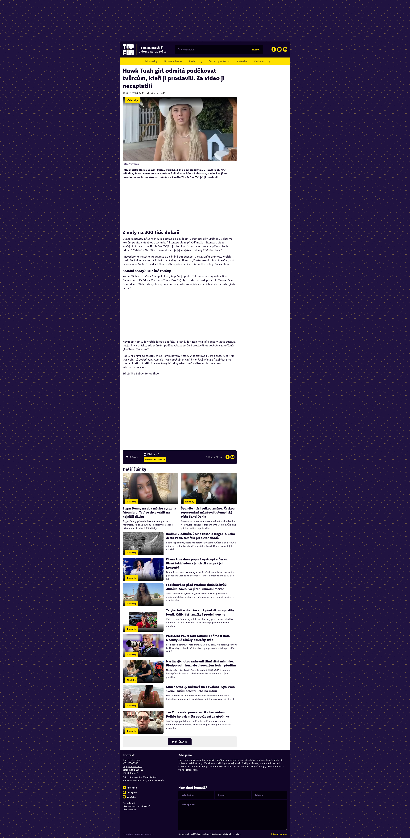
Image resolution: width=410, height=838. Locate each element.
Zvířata (242, 61)
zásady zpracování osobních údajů (226, 834)
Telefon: (259, 795)
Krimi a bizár (173, 61)
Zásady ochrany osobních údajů (136, 806)
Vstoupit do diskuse (155, 459)
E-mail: (222, 795)
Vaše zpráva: (188, 804)
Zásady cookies (129, 809)
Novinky (151, 61)
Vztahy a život (219, 61)
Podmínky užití (129, 803)
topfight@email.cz (132, 766)
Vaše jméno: (188, 795)
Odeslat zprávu (279, 834)
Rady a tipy (262, 61)
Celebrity (195, 61)
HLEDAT (256, 49)
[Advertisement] (180, 204)
